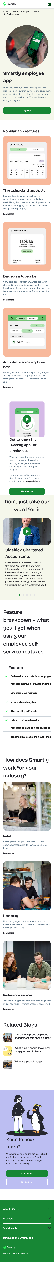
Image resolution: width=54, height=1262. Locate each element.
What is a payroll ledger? (29, 1061)
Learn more (8, 214)
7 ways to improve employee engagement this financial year (32, 1036)
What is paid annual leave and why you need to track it (32, 1049)
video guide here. (31, 481)
